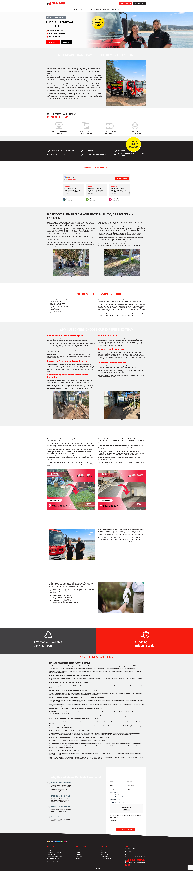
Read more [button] (67, 193)
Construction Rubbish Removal (54, 860)
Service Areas (95, 9)
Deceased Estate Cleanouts (54, 852)
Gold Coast (79, 856)
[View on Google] (64, 199)
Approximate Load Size (116, 796)
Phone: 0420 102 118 (130, 848)
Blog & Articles (104, 854)
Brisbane (78, 858)
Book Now (67, 42)
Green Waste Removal (52, 850)
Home (75, 9)
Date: (118, 794)
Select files (126, 809)
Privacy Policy (104, 856)
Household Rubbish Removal (54, 849)
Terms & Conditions (106, 858)
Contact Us (115, 9)
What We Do (83, 9)
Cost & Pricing (104, 852)
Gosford (78, 852)
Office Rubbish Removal (53, 858)
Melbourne (78, 860)
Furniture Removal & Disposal (54, 856)
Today (112, 794)
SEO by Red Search (96, 868)
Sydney (78, 849)
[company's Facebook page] (126, 865)
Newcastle (78, 854)
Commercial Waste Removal (54, 862)
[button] (53, 42)
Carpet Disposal (51, 854)
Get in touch (128, 851)
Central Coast (79, 850)
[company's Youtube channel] (129, 865)
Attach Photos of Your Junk (117, 803)
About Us (106, 9)
